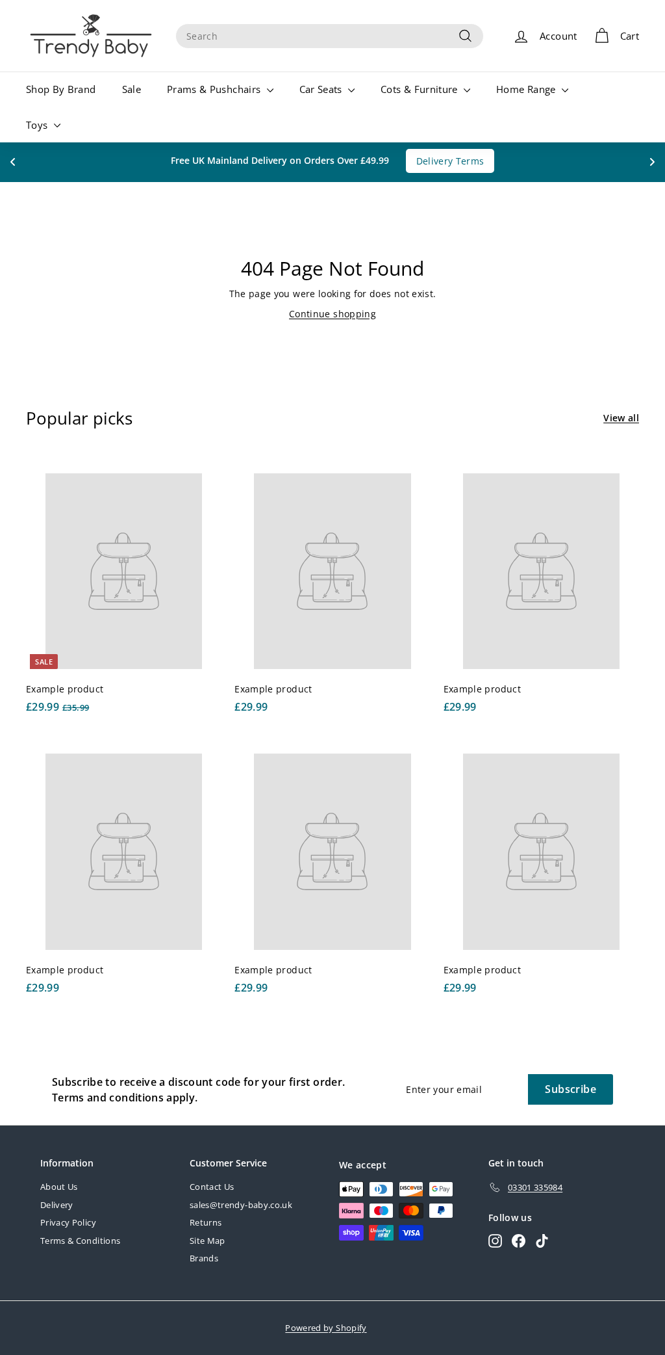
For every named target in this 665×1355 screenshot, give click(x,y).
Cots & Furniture (420, 89)
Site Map (207, 1240)
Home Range (527, 89)
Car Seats (322, 89)
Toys (38, 124)
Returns (205, 1222)
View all (621, 418)
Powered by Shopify (325, 1328)
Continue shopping (332, 314)
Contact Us (212, 1186)
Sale (131, 89)
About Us (59, 1186)
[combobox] (329, 36)
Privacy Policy (68, 1222)
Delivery (56, 1205)
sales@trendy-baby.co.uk (241, 1205)
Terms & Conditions (80, 1240)
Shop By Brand (61, 89)
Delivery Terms (450, 161)
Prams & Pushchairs (215, 89)
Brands (204, 1258)
